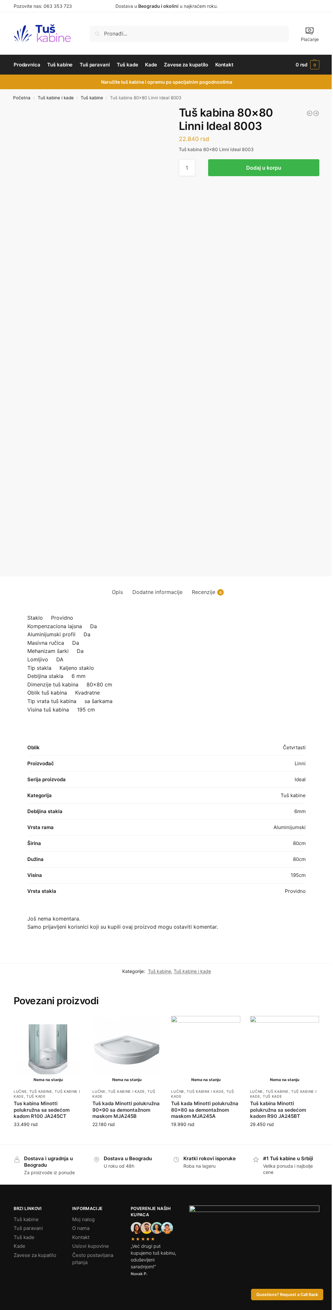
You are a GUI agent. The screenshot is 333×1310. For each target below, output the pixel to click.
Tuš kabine (92, 97)
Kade (19, 1246)
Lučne (20, 1091)
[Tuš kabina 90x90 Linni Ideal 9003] (316, 113)
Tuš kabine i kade (56, 97)
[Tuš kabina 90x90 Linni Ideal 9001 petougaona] (309, 113)
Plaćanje (310, 39)
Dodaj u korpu (263, 167)
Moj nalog (83, 1219)
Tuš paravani (28, 1228)
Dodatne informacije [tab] (157, 592)
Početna (22, 97)
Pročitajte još (48, 1138)
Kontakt (80, 1237)
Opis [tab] (117, 592)
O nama (80, 1228)
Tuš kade (36, 1096)
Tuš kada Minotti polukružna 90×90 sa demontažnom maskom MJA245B (126, 1109)
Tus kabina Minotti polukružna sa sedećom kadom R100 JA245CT (42, 1109)
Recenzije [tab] (207, 592)
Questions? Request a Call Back (287, 1294)
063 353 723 (58, 6)
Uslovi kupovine (90, 1246)
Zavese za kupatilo (35, 1255)
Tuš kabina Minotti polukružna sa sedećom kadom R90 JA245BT (278, 1109)
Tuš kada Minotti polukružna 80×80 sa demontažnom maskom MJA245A (204, 1109)
